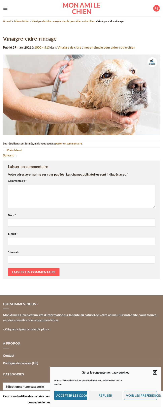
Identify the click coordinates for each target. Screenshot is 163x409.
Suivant (10, 155)
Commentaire (17, 180)
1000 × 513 (42, 47)
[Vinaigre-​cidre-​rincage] (81, 94)
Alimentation (21, 21)
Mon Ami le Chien (81, 8)
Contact (8, 355)
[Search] (156, 8)
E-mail (13, 233)
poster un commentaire (68, 143)
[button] (155, 372)
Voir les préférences (141, 395)
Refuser (105, 395)
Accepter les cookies (71, 395)
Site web (13, 252)
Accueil (7, 21)
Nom (12, 215)
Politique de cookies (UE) (20, 363)
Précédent (12, 150)
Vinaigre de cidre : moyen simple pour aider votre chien (63, 21)
